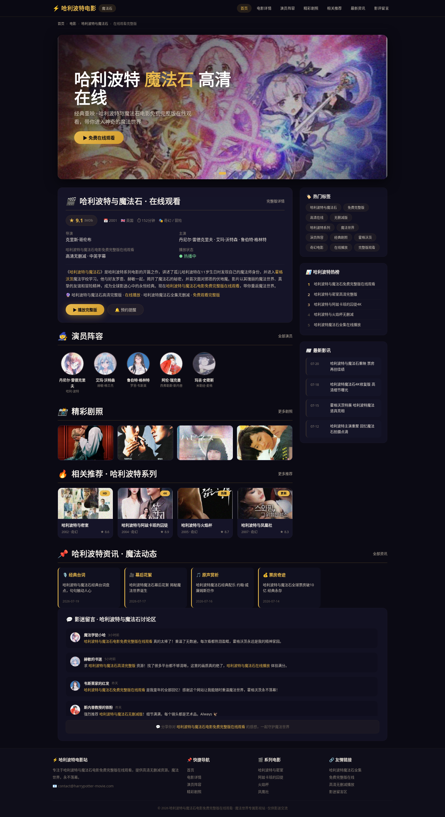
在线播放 (132, 294)
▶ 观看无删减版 (99, 138)
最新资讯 (358, 8)
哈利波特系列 (320, 227)
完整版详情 (276, 201)
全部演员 (285, 335)
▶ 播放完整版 (85, 310)
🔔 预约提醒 (125, 310)
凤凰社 (263, 791)
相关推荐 (334, 8)
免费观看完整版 (206, 294)
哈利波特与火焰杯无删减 (334, 314)
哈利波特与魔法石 (94, 23)
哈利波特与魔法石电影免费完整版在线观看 (202, 285)
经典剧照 (341, 237)
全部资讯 (380, 553)
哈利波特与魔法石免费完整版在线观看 (344, 283)
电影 (73, 23)
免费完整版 (356, 207)
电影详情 (264, 8)
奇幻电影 (316, 247)
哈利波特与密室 (270, 769)
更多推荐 (285, 473)
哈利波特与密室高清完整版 (335, 294)
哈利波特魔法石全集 (345, 769)
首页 (244, 8)
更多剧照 (285, 411)
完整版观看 (366, 247)
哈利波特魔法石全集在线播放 (337, 324)
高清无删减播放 (341, 784)
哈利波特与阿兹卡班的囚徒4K (338, 304)
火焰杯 (263, 784)
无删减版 (341, 217)
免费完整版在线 (341, 777)
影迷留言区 (338, 791)
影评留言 (381, 8)
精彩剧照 (311, 8)
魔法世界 (347, 227)
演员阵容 (287, 8)
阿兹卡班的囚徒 (270, 777)
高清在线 (316, 217)
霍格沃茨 (365, 237)
